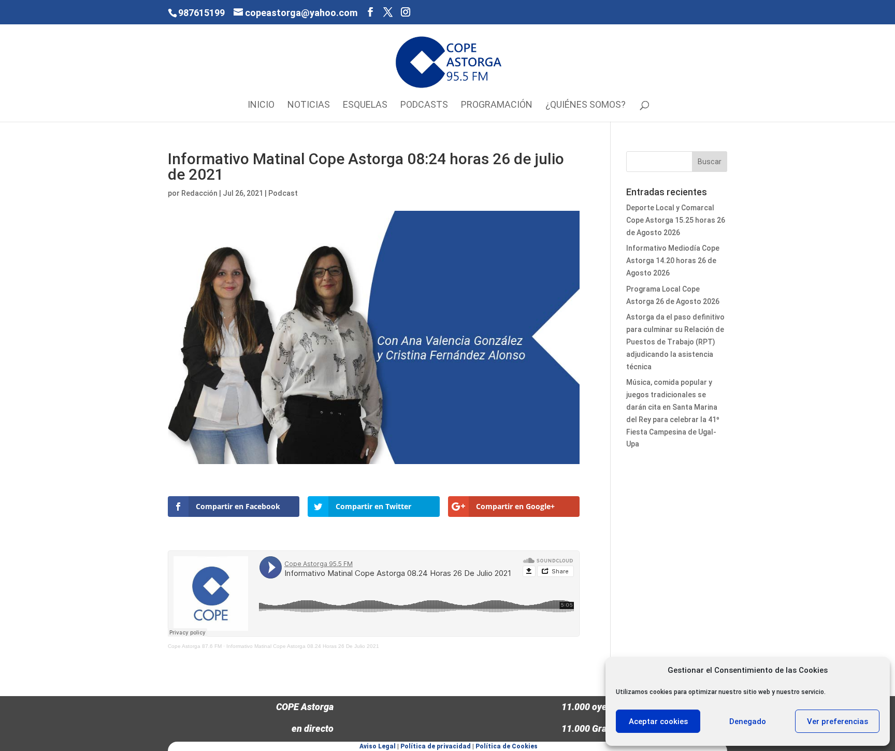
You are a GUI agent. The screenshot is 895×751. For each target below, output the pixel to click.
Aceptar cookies (658, 721)
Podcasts (424, 105)
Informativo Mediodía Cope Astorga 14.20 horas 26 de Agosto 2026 (672, 260)
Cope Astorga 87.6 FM (195, 646)
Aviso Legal (377, 746)
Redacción (199, 193)
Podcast (283, 193)
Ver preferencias (837, 721)
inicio (261, 105)
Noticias (308, 105)
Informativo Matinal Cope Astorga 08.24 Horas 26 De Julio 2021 (302, 646)
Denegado (747, 721)
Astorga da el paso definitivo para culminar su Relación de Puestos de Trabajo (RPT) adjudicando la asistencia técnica (675, 341)
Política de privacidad (435, 746)
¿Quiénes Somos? (585, 105)
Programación (496, 105)
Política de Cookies (506, 746)
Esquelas (365, 105)
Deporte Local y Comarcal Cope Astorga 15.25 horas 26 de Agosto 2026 (675, 220)
